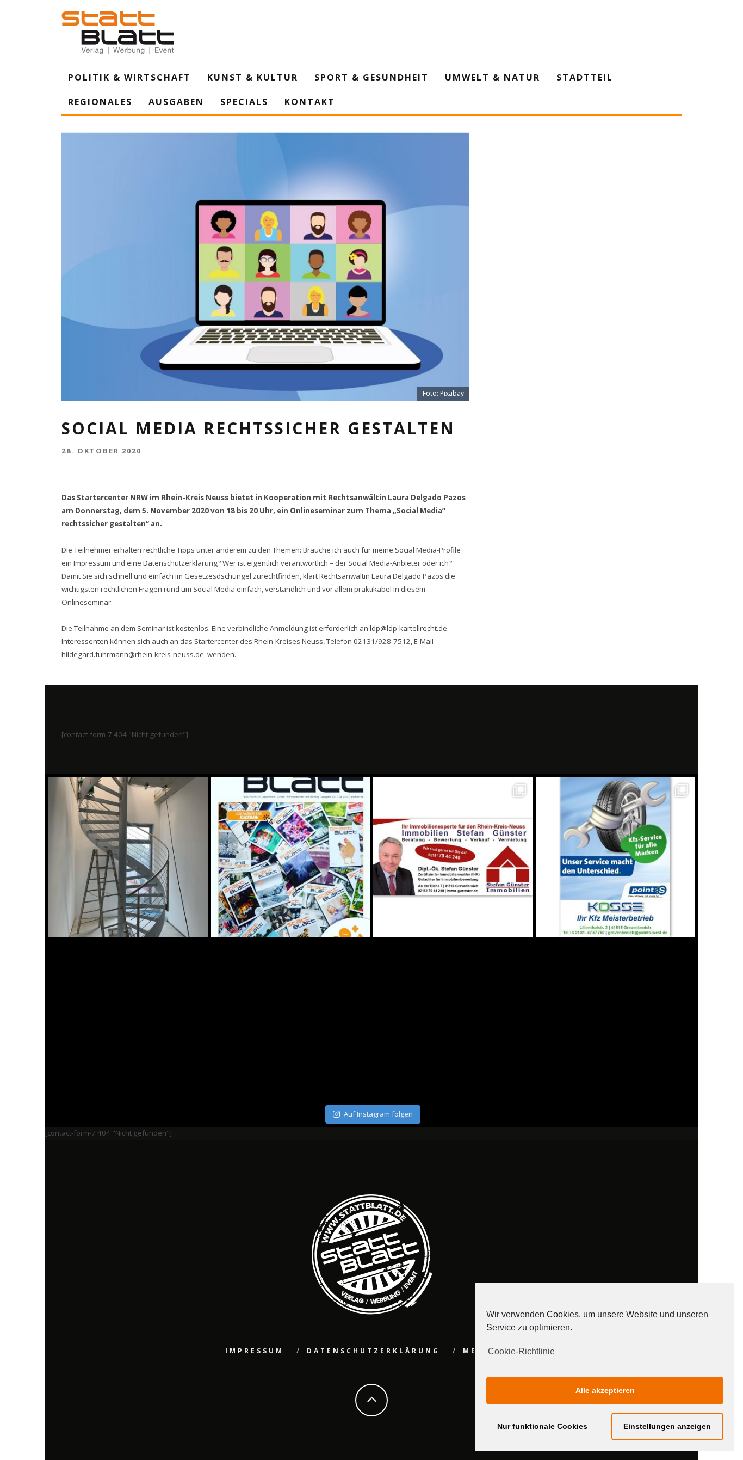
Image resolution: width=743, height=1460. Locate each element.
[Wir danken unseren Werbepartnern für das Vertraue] (615, 857)
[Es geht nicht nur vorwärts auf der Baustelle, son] (128, 857)
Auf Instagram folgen (378, 1114)
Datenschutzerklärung (373, 1350)
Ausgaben (176, 102)
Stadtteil (584, 77)
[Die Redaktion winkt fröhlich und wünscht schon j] (290, 1020)
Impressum (254, 1350)
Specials (244, 102)
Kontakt (309, 102)
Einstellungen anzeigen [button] (667, 1426)
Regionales (100, 102)
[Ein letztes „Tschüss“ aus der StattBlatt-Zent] (290, 857)
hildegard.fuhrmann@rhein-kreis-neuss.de (132, 654)
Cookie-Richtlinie (521, 1351)
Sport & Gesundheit (371, 77)
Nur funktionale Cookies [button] (542, 1426)
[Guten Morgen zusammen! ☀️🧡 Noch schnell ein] (453, 1020)
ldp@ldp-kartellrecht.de (408, 628)
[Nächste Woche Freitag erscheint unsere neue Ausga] (128, 1020)
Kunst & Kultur (252, 77)
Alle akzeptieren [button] (605, 1390)
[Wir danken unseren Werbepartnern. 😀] (453, 857)
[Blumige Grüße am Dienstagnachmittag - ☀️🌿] (615, 1020)
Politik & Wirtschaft (129, 77)
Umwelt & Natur (492, 77)
